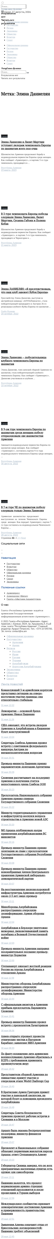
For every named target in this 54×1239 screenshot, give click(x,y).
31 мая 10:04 (7, 737)
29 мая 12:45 (7, 1236)
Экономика (12, 30)
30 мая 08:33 (7, 1048)
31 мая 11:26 (7, 719)
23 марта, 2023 (8, 170)
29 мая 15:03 (7, 1160)
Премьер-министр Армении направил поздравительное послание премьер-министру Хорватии (25, 952)
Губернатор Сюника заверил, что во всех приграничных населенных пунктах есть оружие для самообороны (26, 1169)
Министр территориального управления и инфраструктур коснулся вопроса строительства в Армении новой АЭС (26, 816)
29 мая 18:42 (7, 1069)
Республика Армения (11, 167)
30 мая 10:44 (7, 999)
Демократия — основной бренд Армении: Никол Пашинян (20, 712)
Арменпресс (13, 592)
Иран (15, 654)
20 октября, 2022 (9, 314)
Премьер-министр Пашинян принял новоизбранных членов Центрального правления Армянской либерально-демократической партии (25, 873)
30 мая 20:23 (7, 789)
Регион (10, 27)
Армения (17, 642)
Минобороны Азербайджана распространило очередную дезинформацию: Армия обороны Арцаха (22, 911)
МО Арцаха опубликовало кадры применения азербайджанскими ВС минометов (23, 834)
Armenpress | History (17, 596)
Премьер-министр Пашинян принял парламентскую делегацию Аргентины (25, 765)
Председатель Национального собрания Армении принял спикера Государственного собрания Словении (26, 798)
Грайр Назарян (8, 311)
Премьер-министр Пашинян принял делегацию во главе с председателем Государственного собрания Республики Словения (26, 852)
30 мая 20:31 (7, 758)
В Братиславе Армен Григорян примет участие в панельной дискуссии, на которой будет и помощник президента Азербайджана (26, 1097)
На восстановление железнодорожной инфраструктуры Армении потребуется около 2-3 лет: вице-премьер (26, 893)
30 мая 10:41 (7, 1016)
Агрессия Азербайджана (26, 666)
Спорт (10, 39)
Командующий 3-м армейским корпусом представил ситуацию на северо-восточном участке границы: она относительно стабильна (26, 695)
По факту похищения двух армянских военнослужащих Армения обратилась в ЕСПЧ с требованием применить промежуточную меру (26, 1058)
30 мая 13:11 (7, 901)
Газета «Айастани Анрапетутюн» (24, 599)
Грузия (16, 657)
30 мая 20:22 (7, 807)
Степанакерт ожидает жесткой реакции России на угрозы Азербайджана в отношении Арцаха (26, 969)
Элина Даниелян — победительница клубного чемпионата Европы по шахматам (23, 361)
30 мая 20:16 (7, 842)
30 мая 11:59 (7, 978)
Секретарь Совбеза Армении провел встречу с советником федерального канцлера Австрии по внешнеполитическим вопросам (24, 747)
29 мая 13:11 (7, 1177)
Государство (12, 48)
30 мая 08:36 (7, 1030)
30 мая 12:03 (7, 943)
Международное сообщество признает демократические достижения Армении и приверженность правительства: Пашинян (26, 1208)
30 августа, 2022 (9, 463)
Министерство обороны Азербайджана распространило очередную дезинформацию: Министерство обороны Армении (26, 988)
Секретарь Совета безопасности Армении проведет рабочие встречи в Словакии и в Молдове (25, 1116)
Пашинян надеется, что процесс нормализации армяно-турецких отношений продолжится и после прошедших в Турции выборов (22, 1187)
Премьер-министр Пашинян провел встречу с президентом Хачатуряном (24, 1023)
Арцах (15, 645)
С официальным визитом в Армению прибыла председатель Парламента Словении (24, 1008)
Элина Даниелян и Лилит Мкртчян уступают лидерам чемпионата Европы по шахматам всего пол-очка (26, 145)
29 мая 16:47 (7, 1125)
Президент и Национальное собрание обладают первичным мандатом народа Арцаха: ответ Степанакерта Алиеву (26, 1151)
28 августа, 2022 (9, 535)
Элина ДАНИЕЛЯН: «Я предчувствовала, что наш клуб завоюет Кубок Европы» (26, 290)
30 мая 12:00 (7, 960)
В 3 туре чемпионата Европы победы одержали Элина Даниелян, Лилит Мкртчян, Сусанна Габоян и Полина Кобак (24, 218)
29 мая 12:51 (7, 1219)
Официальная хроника (17, 45)
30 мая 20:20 (7, 825)
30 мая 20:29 (7, 772)
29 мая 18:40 (7, 1086)
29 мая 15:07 (7, 1142)
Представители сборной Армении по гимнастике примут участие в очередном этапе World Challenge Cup (25, 1078)
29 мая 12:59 (7, 1198)
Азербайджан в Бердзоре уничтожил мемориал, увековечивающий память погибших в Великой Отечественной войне (24, 932)
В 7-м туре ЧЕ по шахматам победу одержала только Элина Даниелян (23, 509)
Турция (16, 660)
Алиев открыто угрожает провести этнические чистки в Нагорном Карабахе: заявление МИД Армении (23, 1039)
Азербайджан (20, 663)
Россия (16, 651)
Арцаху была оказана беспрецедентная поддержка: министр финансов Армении (26, 1134)
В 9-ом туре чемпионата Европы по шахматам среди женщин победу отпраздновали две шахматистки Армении (23, 434)
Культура (11, 36)
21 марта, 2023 (8, 245)
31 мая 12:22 (7, 705)
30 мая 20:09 (7, 863)
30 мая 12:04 (7, 922)
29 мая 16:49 (7, 1107)
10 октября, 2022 (9, 385)
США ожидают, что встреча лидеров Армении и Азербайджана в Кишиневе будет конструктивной (25, 728)
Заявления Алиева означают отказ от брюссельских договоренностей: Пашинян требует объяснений (24, 1228)
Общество (11, 33)
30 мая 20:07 (7, 884)
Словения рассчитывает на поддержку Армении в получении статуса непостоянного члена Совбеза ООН (25, 781)
